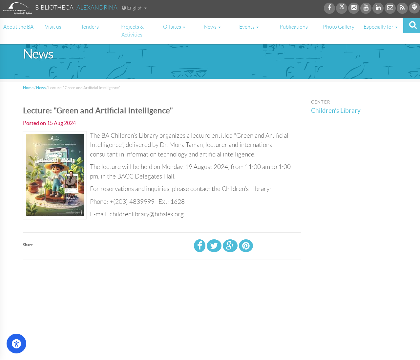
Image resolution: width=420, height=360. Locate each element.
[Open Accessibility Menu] (16, 343)
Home (28, 87)
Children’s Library (336, 110)
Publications (294, 27)
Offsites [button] (172, 27)
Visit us (53, 27)
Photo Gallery (338, 27)
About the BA (18, 27)
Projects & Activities (132, 30)
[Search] (411, 25)
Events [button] (247, 27)
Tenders (90, 27)
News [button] (211, 27)
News (41, 87)
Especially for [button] (379, 27)
